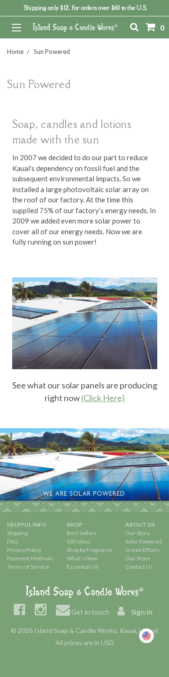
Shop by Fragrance (89, 549)
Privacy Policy (24, 549)
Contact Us (139, 566)
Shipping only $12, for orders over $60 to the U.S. (86, 8)
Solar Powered (143, 541)
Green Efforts (142, 549)
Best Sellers (82, 532)
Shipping (17, 532)
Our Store (137, 558)
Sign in (141, 612)
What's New (82, 558)
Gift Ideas (79, 541)
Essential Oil (82, 566)
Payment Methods (30, 558)
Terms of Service (28, 566)
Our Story (137, 532)
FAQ (12, 541)
